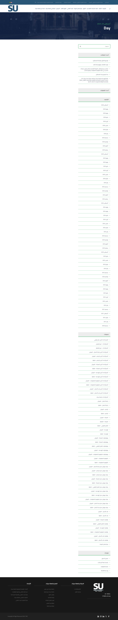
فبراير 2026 (105, 129)
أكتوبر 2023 (105, 244)
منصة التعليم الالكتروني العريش (96, 2)
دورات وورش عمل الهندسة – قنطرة (100, 495)
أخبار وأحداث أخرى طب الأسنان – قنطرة (99, 393)
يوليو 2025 (105, 158)
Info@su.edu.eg (106, 596)
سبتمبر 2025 (105, 150)
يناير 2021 (106, 322)
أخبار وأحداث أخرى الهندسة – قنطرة (100, 377)
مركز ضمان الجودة (78, 8)
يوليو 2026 (105, 109)
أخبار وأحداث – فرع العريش (102, 344)
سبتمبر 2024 (105, 199)
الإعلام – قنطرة (104, 413)
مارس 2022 (105, 301)
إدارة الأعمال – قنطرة (103, 405)
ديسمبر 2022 (105, 273)
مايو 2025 (105, 166)
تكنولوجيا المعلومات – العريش (101, 458)
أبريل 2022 (105, 297)
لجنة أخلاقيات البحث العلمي (22, 600)
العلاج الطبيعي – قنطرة (102, 426)
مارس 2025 (105, 174)
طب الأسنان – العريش (103, 512)
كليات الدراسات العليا (92, 8)
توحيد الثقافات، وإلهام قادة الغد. (100, 65)
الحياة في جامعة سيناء (50, 8)
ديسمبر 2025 (105, 138)
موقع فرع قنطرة (50, 606)
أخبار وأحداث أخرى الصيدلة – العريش (100, 364)
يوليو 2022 (105, 285)
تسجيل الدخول (105, 558)
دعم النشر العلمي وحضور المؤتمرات (20, 592)
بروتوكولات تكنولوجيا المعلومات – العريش (98, 454)
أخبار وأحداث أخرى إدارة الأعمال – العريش (98, 352)
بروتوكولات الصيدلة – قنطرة (101, 442)
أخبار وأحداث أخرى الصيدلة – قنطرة (100, 368)
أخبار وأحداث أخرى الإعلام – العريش (100, 356)
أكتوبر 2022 (105, 281)
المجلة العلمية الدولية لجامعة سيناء (45, 2)
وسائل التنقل (78, 592)
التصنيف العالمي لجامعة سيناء (21, 597)
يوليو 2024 (105, 207)
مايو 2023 (105, 256)
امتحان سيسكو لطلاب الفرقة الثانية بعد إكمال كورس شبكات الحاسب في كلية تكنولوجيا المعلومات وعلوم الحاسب (94, 69)
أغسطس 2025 (104, 154)
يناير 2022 (106, 305)
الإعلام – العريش (104, 409)
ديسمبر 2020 (105, 326)
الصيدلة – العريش (104, 418)
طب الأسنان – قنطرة (103, 516)
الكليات (100, 8)
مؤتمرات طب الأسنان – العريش (101, 536)
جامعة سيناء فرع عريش (49, 589)
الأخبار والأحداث (77, 589)
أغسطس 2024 (104, 203)
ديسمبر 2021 (105, 309)
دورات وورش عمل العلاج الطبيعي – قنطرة (98, 487)
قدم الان (107, 2)
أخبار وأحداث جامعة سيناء (102, 397)
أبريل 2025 (105, 170)
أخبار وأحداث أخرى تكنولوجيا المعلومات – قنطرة (97, 385)
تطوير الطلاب (63, 8)
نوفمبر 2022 (105, 277)
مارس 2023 (105, 260)
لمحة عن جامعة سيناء (40, 8)
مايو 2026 (105, 117)
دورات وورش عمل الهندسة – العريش (99, 491)
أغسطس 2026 (104, 105)
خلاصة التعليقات (104, 567)
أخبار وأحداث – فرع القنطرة (102, 348)
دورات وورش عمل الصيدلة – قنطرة (100, 483)
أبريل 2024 (105, 219)
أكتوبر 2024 (105, 195)
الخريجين (58, 8)
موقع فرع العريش (50, 603)
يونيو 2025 (105, 162)
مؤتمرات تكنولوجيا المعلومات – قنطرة (99, 532)
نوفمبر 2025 (105, 142)
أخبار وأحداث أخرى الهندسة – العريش (99, 373)
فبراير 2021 (105, 317)
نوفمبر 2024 (105, 191)
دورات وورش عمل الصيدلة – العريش (99, 479)
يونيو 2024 (105, 211)
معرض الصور (51, 595)
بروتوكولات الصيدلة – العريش (101, 438)
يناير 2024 (106, 232)
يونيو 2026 (105, 113)
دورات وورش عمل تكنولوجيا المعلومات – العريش (96, 499)
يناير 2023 (106, 268)
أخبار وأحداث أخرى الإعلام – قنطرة (100, 360)
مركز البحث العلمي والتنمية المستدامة (19, 595)
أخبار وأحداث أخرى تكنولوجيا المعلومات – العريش (97, 381)
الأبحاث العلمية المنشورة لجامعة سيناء (19, 589)
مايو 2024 (105, 215)
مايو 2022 (105, 293)
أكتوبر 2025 (105, 146)
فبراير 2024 (105, 228)
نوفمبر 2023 (105, 240)
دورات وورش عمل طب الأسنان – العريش (99, 503)
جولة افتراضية (58, 2)
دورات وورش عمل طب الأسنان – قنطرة (99, 507)
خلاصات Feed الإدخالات (103, 562)
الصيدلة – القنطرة (104, 422)
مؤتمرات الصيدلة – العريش (102, 520)
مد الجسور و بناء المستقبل (102, 74)
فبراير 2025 (105, 179)
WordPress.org (104, 571)
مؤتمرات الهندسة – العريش (101, 528)
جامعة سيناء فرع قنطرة (49, 592)
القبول (84, 8)
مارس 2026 (105, 125)
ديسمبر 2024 (105, 187)
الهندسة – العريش (104, 430)
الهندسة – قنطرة (104, 434)
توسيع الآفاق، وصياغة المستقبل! (100, 61)
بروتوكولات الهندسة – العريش (101, 450)
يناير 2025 (106, 183)
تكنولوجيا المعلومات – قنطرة (101, 462)
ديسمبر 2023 (105, 236)
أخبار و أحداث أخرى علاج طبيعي (101, 340)
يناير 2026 (106, 134)
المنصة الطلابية (67, 2)
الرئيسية (104, 8)
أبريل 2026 (105, 121)
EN (35, 2)
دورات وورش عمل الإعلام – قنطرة (100, 475)
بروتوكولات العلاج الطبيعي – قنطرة (100, 446)
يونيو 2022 (105, 289)
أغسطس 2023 (104, 252)
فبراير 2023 (105, 264)
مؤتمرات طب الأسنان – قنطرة (101, 540)
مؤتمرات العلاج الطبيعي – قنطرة (100, 524)
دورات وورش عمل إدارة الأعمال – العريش (98, 467)
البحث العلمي (70, 8)
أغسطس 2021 (104, 313)
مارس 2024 (105, 223)
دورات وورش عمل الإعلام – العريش (100, 471)
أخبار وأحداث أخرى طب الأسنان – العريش (99, 389)
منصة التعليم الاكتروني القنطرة (80, 2)
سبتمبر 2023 (105, 248)
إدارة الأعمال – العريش (103, 401)
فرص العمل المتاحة (50, 600)
